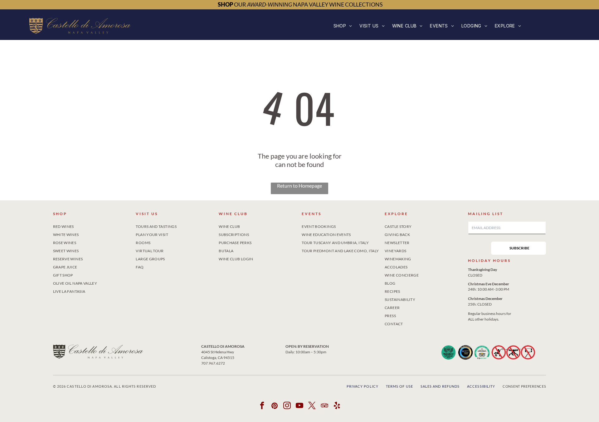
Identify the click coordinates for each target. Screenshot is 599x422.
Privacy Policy (362, 386)
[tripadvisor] (324, 406)
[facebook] (262, 406)
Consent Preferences (524, 386)
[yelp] (337, 406)
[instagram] (287, 406)
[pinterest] (274, 406)
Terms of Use (399, 386)
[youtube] (299, 406)
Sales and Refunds (440, 386)
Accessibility (481, 386)
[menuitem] (343, 25)
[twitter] (312, 406)
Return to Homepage (299, 186)
